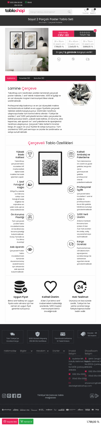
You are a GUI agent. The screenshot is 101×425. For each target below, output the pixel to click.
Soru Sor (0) (39, 78)
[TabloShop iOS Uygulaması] (92, 396)
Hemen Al (27, 422)
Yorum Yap (85, 35)
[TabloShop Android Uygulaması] (97, 396)
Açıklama (11, 78)
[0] (85, 11)
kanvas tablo (56, 395)
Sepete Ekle (12, 422)
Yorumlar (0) (24, 78)
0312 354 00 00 (16, 2)
